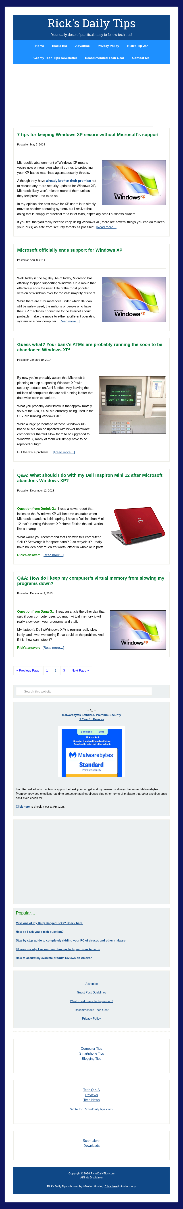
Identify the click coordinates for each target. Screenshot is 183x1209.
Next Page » (80, 670)
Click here (111, 1186)
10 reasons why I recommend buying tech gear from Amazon (58, 949)
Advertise (91, 983)
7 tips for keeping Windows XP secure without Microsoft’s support (88, 134)
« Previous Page (28, 670)
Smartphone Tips (91, 1053)
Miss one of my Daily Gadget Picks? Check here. (49, 923)
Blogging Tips (91, 1058)
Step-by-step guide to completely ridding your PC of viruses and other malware (70, 940)
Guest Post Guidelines (91, 992)
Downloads (91, 1145)
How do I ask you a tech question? (40, 931)
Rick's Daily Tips (91, 23)
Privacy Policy (91, 1018)
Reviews (91, 1095)
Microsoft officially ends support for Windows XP (69, 250)
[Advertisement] (91, 862)
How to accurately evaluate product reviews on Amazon (54, 958)
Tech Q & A (91, 1090)
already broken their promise (68, 180)
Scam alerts (91, 1141)
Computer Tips (91, 1048)
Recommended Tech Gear (91, 1010)
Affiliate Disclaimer (91, 1177)
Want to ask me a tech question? (91, 1001)
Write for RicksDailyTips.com (91, 1109)
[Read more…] (106, 227)
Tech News (91, 1100)
